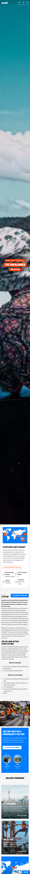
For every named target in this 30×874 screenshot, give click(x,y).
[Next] (25, 534)
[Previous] (4, 534)
